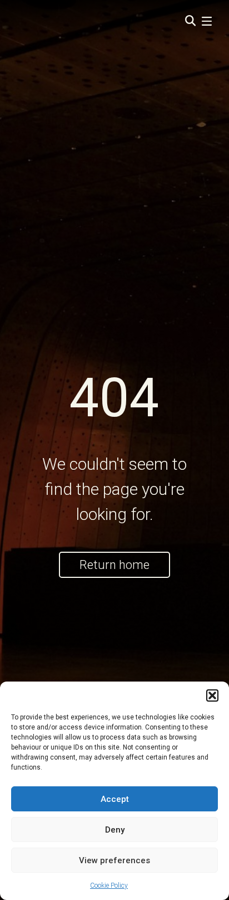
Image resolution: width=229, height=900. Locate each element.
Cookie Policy (109, 885)
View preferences (114, 860)
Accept (115, 799)
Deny (115, 830)
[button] (212, 695)
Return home (114, 565)
